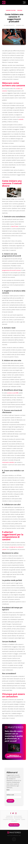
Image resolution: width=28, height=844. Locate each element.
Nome (8, 789)
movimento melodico (8, 462)
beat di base (14, 226)
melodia (21, 119)
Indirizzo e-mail (10, 794)
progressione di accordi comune (11, 270)
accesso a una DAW (12, 393)
